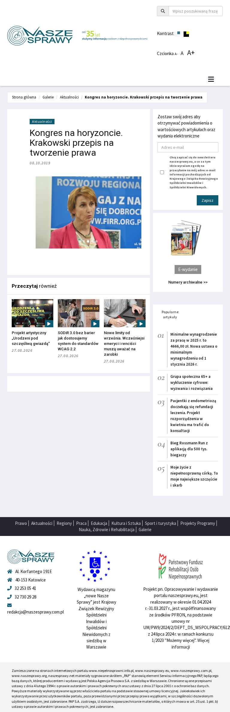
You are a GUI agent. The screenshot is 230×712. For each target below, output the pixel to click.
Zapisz (208, 200)
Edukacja (99, 523)
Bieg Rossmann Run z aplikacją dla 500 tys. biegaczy (189, 449)
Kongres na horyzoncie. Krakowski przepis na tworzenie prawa (143, 97)
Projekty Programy (197, 523)
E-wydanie (188, 269)
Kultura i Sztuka (126, 523)
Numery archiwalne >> (188, 282)
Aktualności (69, 97)
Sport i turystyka (160, 523)
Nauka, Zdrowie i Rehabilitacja (106, 529)
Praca (81, 523)
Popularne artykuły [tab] (170, 314)
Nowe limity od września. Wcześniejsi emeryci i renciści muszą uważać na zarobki (124, 344)
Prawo (21, 523)
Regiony (64, 523)
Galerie (48, 97)
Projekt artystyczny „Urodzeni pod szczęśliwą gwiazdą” (31, 338)
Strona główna (24, 97)
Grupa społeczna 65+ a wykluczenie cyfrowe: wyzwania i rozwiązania (191, 382)
